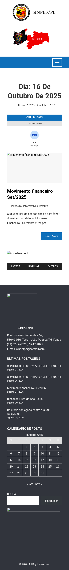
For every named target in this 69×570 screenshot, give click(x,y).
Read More (51, 236)
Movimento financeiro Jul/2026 (26, 388)
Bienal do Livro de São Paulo (25, 399)
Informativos (30, 206)
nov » (38, 484)
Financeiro (16, 206)
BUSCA (11, 494)
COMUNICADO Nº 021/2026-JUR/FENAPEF (34, 366)
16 (34, 460)
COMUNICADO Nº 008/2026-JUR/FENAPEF (34, 377)
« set (30, 484)
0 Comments (35, 123)
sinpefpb (34, 145)
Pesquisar (51, 501)
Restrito (43, 206)
